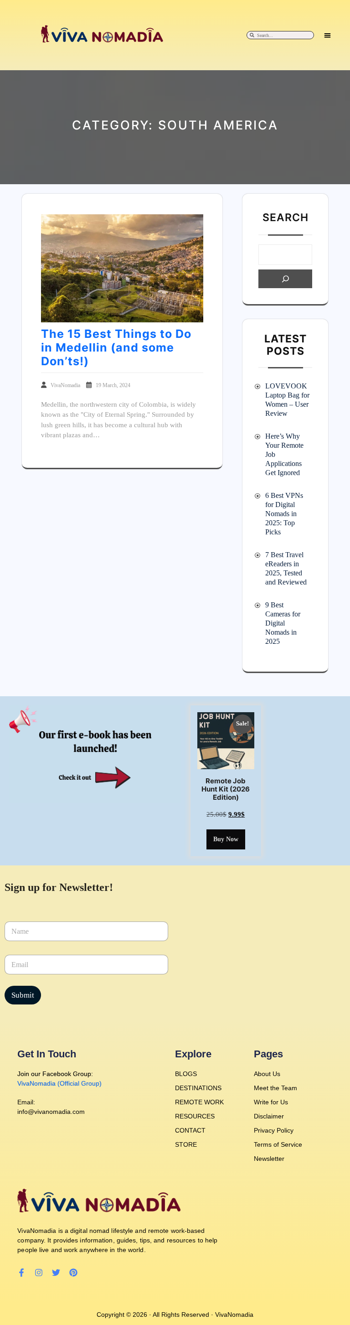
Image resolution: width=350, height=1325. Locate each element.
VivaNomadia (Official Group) (59, 1083)
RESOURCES (195, 1116)
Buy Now (225, 839)
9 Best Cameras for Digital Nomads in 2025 (282, 623)
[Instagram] (39, 1272)
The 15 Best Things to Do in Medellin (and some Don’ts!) (116, 347)
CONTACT (190, 1130)
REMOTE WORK (199, 1102)
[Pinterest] (73, 1272)
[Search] (285, 278)
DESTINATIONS (198, 1088)
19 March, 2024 (113, 385)
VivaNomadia (66, 385)
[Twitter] (56, 1272)
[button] (327, 35)
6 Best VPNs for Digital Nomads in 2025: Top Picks (284, 514)
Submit (22, 995)
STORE (186, 1144)
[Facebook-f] (21, 1272)
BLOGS (186, 1073)
